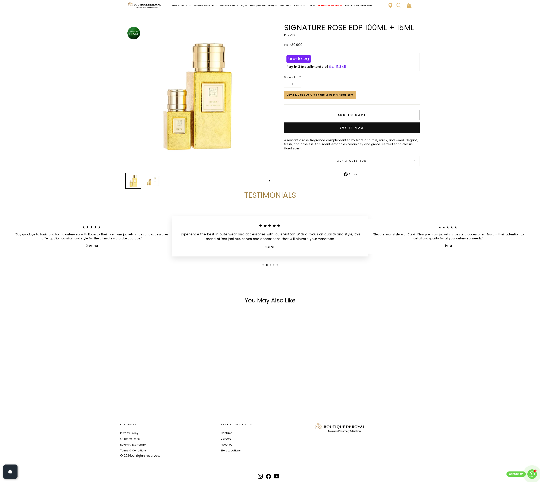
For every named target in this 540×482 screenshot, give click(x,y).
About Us (226, 444)
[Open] (10, 472)
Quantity (292, 77)
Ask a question (352, 160)
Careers (226, 438)
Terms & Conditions (133, 450)
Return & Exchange (133, 444)
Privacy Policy (129, 433)
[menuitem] (181, 5)
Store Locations (231, 450)
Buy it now (352, 128)
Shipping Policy (130, 438)
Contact (226, 433)
